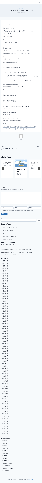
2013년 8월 (5, 348)
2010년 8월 (5, 403)
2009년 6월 (5, 426)
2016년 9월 (5, 286)
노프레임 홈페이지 (7, 128)
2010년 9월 (5, 401)
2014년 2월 (5, 338)
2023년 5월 (5, 261)
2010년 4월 (5, 410)
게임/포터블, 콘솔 (7, 456)
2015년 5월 (5, 313)
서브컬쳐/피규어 (6, 465)
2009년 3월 (5, 431)
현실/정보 (5, 443)
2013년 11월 (5, 343)
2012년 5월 (5, 373)
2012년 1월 (5, 380)
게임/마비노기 (6, 460)
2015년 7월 (5, 310)
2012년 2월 (5, 378)
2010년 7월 (5, 405)
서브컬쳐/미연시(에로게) (8, 468)
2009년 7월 (5, 425)
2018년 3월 (5, 268)
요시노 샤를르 (6, 126)
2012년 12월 (5, 361)
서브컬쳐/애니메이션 (7, 463)
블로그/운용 (21, 8)
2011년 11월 (5, 383)
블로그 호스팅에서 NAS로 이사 (9, 236)
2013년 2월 (5, 358)
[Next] (39, 168)
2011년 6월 (5, 391)
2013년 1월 (5, 360)
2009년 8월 (5, 423)
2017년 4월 (5, 278)
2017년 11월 (5, 271)
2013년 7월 (5, 350)
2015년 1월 (5, 320)
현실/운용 (5, 440)
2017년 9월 (5, 273)
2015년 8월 (5, 308)
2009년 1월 (5, 435)
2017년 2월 (5, 281)
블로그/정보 (5, 452)
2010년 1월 (5, 415)
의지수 (12, 247)
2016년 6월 (5, 291)
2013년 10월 (6, 345)
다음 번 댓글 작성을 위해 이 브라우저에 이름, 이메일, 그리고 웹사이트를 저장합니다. (18, 210)
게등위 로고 (26, 126)
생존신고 (4, 233)
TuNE (19, 12)
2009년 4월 (5, 430)
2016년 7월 (5, 290)
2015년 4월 (5, 315)
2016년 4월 (5, 295)
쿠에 (22, 254)
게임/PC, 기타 (6, 458)
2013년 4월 (5, 355)
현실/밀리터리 (6, 447)
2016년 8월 (5, 288)
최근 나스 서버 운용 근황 (8, 230)
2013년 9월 (5, 346)
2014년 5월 (5, 333)
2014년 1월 (5, 340)
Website (31, 207)
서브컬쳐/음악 (6, 470)
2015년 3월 (5, 316)
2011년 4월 (5, 393)
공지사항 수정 (32, 126)
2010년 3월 (5, 411)
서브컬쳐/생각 (6, 461)
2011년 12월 (5, 381)
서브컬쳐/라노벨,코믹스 (8, 466)
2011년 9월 (5, 386)
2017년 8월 (5, 275)
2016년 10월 (6, 285)
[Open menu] (40, 2)
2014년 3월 (5, 336)
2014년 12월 (5, 321)
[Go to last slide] (3, 168)
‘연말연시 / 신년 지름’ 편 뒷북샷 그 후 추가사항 (10, 148)
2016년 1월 (5, 300)
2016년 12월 (5, 283)
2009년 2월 (5, 433)
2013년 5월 (5, 353)
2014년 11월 (5, 323)
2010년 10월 (6, 400)
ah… (39, 147)
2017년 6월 (5, 276)
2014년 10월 (6, 325)
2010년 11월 (5, 398)
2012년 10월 (5, 365)
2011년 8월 (5, 388)
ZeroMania (31, 252)
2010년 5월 (5, 408)
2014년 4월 (5, 335)
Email (16, 207)
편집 (18, 126)
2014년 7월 (5, 330)
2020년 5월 (5, 266)
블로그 (21, 128)
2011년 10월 (5, 385)
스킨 (15, 126)
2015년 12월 (5, 301)
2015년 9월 (5, 306)
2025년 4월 (5, 260)
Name (3, 207)
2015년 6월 (5, 311)
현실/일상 (5, 442)
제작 (21, 126)
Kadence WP (31, 479)
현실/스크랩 (5, 448)
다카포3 (13, 128)
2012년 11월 (5, 363)
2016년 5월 (5, 293)
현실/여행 (5, 445)
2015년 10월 (5, 305)
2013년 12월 (5, 341)
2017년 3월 (5, 280)
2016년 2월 (5, 298)
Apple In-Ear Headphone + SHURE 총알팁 (10, 254)
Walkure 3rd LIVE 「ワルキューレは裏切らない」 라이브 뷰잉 (14, 249)
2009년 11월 (6, 418)
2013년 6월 (5, 351)
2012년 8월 (5, 368)
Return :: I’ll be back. (7, 239)
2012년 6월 (5, 371)
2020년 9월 (5, 265)
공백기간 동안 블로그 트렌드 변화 (34, 163)
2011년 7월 (5, 390)
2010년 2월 (5, 413)
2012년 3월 (5, 376)
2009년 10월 (6, 420)
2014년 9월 (5, 326)
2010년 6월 (5, 406)
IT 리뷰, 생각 (6, 450)
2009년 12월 (6, 416)
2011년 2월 (5, 395)
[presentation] (21, 163)
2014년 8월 (5, 328)
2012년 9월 (5, 366)
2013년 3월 (5, 356)
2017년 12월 (5, 270)
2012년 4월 (5, 375)
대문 (17, 128)
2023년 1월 (5, 263)
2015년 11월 (5, 303)
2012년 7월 (5, 370)
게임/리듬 (5, 455)
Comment (4, 192)
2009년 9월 (5, 421)
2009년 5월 (5, 428)
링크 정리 (26, 128)
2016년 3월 (5, 296)
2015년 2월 (5, 318)
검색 (2, 218)
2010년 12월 (5, 396)
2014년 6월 (5, 331)
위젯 (11, 126)
